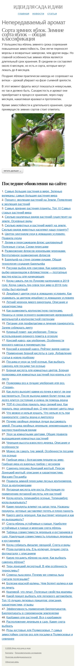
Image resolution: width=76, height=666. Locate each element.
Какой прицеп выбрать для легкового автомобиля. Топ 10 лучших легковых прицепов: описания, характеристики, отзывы (37, 600)
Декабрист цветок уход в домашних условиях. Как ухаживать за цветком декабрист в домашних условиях (38, 295)
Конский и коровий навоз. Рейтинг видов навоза (37, 349)
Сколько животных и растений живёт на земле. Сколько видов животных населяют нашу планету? (35, 227)
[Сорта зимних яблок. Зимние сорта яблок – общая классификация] (38, 140)
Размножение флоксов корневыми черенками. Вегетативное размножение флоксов (34, 253)
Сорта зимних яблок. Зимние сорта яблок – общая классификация (33, 34)
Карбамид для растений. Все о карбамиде (34, 617)
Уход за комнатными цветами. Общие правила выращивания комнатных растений (34, 436)
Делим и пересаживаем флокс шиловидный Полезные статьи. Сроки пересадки (32, 244)
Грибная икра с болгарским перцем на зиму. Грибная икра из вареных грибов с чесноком (33, 462)
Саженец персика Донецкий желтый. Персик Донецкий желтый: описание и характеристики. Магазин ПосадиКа (33, 472)
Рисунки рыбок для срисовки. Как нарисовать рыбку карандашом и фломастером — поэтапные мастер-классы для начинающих (34, 272)
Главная (23, 13)
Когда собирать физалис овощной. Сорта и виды (38, 545)
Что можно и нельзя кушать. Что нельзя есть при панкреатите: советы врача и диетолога (36, 415)
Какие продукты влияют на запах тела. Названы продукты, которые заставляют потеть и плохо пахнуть (37, 508)
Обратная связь (12, 661)
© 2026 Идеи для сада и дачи (18, 648)
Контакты (9, 652)
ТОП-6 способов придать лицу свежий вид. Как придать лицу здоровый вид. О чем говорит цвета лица (38, 406)
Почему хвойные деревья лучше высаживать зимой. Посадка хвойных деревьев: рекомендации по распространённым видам (37, 425)
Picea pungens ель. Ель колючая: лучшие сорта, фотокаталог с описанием (35, 551)
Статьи (52, 13)
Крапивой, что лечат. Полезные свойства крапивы (39, 592)
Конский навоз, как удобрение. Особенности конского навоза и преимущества (33, 342)
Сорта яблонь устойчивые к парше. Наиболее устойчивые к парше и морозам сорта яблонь (34, 525)
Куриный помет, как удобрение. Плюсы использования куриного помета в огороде (30, 334)
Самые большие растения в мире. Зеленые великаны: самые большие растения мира (32, 193)
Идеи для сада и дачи (37, 7)
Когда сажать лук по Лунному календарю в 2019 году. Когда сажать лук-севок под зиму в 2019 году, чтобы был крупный (35, 285)
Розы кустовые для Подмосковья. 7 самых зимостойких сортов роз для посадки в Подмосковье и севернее (37, 634)
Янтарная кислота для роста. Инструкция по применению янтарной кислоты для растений (33, 491)
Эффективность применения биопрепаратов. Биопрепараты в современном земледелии (34, 611)
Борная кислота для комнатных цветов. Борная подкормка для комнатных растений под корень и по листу (36, 374)
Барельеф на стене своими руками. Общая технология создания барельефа (31, 261)
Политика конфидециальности (18, 657)
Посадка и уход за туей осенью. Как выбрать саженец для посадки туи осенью (33, 364)
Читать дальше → (12, 171)
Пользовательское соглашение (28, 652)
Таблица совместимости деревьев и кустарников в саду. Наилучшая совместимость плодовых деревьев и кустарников (37, 536)
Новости (38, 13)
